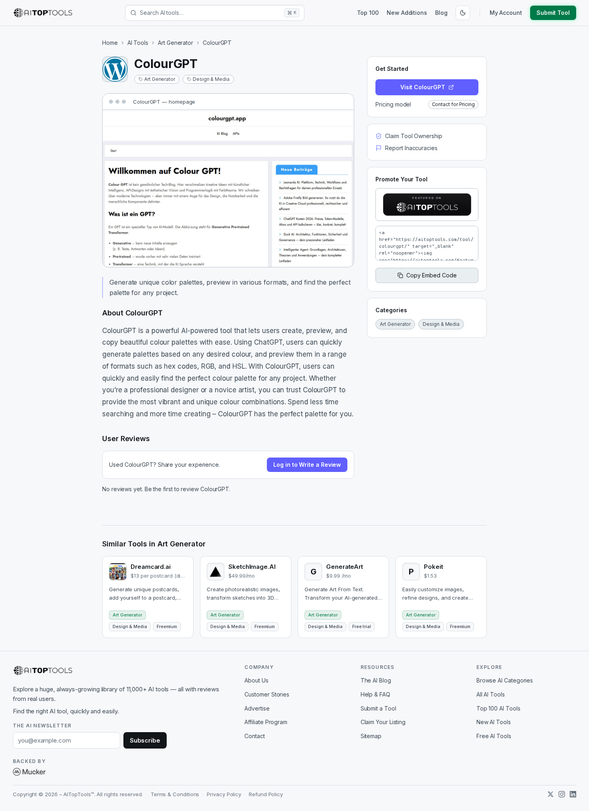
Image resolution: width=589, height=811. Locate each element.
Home (110, 42)
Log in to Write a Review (307, 464)
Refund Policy (266, 794)
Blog (441, 12)
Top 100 (368, 12)
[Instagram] (562, 794)
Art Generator (175, 42)
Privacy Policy (224, 794)
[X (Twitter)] (550, 794)
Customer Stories (266, 694)
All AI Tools (490, 694)
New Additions (407, 12)
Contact (254, 736)
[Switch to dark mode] (463, 13)
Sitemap (371, 736)
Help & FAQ (375, 694)
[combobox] (210, 13)
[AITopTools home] (43, 12)
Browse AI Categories (504, 680)
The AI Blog (376, 680)
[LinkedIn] (573, 794)
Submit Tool (553, 12)
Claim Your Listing (383, 722)
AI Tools (137, 42)
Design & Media (211, 79)
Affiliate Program (265, 722)
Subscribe (145, 740)
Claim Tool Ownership (413, 135)
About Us (256, 680)
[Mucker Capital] (29, 772)
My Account (506, 12)
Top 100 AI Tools (498, 708)
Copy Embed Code (431, 275)
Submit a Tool (378, 708)
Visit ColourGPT (422, 87)
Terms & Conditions (175, 794)
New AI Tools (493, 722)
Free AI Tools (493, 736)
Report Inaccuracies (411, 148)
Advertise (256, 708)
